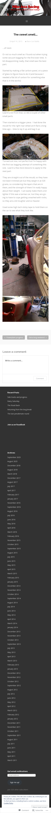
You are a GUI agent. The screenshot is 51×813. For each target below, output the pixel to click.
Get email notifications (17, 771)
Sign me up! (14, 782)
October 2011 (12, 731)
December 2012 (13, 673)
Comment (40, 378)
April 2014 (11, 619)
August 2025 (12, 461)
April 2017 (11, 490)
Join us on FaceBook (16, 425)
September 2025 (14, 457)
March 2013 (12, 660)
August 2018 (12, 470)
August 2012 (12, 689)
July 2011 (11, 744)
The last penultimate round (18, 414)
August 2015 (12, 553)
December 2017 (13, 478)
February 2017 (13, 494)
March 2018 (12, 474)
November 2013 (13, 636)
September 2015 (14, 548)
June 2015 (11, 561)
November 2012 (13, 677)
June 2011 (11, 748)
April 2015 (11, 569)
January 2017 (12, 499)
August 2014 (12, 602)
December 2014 (13, 586)
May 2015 (11, 565)
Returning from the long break (19, 409)
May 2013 (11, 652)
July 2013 (11, 648)
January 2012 (12, 719)
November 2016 (13, 503)
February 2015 (13, 577)
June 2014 (11, 611)
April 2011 (11, 756)
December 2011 (13, 723)
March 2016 (12, 532)
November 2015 (13, 540)
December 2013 (13, 631)
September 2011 (14, 735)
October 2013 (12, 640)
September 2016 (14, 507)
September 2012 (14, 685)
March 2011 (12, 760)
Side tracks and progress (17, 397)
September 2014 (14, 598)
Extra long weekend (38, 337)
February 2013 (13, 665)
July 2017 (11, 486)
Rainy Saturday (13, 401)
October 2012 (12, 681)
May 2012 (11, 702)
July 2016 (11, 515)
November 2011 (13, 727)
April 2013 (11, 656)
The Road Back (13, 405)
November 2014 (13, 590)
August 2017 (12, 482)
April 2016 (11, 528)
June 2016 (11, 519)
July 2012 (11, 694)
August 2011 (12, 739)
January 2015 (12, 582)
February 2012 (13, 714)
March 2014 (12, 623)
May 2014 (11, 615)
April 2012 (11, 706)
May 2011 (11, 752)
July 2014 (11, 606)
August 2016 (12, 511)
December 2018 (13, 465)
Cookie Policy (8, 803)
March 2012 (12, 710)
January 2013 (12, 669)
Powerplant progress (13, 337)
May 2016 (11, 523)
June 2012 (11, 698)
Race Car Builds (33, 41)
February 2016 (13, 536)
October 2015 (12, 544)
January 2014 (12, 627)
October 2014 (12, 594)
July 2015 (11, 557)
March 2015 (12, 573)
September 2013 (14, 644)
